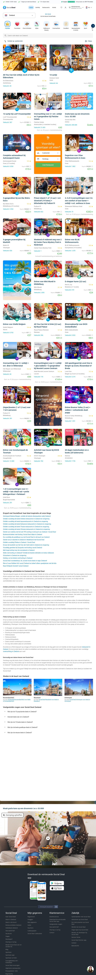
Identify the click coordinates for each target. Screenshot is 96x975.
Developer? (9, 939)
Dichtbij (37, 7)
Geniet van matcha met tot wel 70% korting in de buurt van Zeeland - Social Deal (29, 532)
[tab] (48, 711)
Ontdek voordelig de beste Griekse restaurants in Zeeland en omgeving (26, 519)
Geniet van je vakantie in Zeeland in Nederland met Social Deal (23, 540)
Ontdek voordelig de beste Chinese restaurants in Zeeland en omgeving (26, 529)
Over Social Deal (11, 917)
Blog (7, 949)
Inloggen (30, 919)
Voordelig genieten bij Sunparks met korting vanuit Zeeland (22, 547)
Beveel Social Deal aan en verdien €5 (14, 945)
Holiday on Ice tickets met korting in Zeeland (17, 558)
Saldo (29, 925)
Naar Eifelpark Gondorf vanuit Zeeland (15, 566)
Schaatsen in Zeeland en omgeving (14, 555)
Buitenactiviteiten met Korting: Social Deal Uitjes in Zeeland (22, 534)
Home (31, 7)
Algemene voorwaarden (13, 968)
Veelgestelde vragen (56, 924)
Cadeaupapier (32, 931)
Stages (8, 936)
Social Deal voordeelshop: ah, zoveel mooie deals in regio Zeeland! (25, 561)
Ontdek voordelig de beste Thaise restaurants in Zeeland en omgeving (26, 527)
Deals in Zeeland (11, 919)
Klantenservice (54, 917)
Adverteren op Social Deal (80, 919)
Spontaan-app (10, 955)
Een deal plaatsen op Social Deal (80, 923)
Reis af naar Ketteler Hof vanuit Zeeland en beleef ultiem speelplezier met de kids (29, 563)
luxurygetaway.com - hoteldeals (12, 961)
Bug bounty (9, 974)
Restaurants (46, 7)
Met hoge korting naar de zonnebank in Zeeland (18, 550)
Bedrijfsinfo (75, 946)
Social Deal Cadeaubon (35, 933)
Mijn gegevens (32, 922)
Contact (52, 932)
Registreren (31, 917)
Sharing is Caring (11, 942)
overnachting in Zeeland (11, 651)
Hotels (54, 7)
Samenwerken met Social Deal (81, 917)
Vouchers (30, 928)
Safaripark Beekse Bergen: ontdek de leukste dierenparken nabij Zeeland (27, 516)
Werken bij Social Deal (79, 927)
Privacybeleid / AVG (12, 971)
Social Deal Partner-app (79, 940)
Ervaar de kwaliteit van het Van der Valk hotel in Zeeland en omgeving (26, 545)
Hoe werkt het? (10, 931)
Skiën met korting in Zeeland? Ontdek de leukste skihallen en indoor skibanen (28, 553)
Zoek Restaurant (48, 165)
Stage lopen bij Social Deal (80, 930)
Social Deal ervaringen (13, 965)
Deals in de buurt (11, 922)
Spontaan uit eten (11, 958)
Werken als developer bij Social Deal (79, 933)
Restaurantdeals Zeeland (13, 925)
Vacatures (9, 933)
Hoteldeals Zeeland (12, 928)
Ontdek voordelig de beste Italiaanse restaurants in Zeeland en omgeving (27, 524)
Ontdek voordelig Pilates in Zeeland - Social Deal (19, 542)
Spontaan (9, 952)
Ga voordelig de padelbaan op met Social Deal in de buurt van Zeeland (26, 537)
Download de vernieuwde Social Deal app (58, 920)
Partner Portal (76, 937)
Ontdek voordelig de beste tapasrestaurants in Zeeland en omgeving (25, 521)
